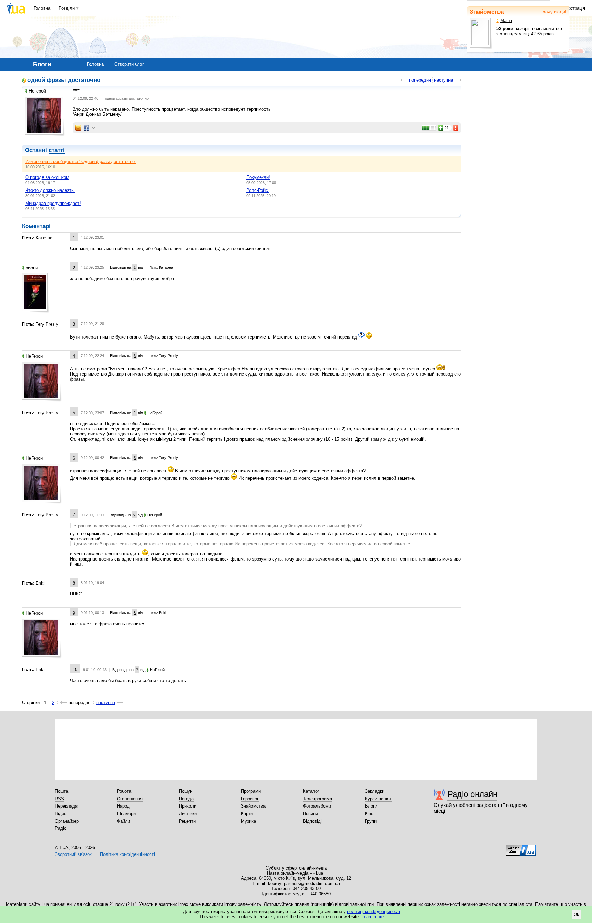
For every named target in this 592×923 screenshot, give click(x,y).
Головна (42, 8)
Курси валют (378, 798)
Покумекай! (258, 177)
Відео (60, 813)
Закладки (374, 791)
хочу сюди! (554, 11)
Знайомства (487, 12)
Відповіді (312, 821)
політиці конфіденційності (373, 911)
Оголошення (130, 798)
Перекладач (67, 806)
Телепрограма (317, 798)
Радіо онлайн (472, 794)
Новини (310, 813)
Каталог (311, 791)
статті (57, 150)
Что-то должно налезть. (50, 190)
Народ (123, 806)
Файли (123, 821)
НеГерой (37, 91)
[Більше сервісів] (93, 128)
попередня (420, 80)
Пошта (61, 791)
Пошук (185, 791)
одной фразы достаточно (63, 80)
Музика (248, 821)
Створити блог (129, 64)
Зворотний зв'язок (73, 854)
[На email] (78, 128)
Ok (576, 914)
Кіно (369, 813)
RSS (59, 798)
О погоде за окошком (47, 177)
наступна (443, 80)
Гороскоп (250, 798)
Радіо (60, 828)
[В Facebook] (86, 128)
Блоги (371, 806)
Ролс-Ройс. (257, 190)
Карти (247, 813)
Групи (371, 821)
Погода (186, 798)
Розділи (67, 8)
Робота (124, 791)
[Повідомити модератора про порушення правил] (456, 128)
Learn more (372, 916)
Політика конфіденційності (127, 854)
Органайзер (67, 821)
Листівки (188, 813)
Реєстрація (574, 8)
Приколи (187, 806)
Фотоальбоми (317, 806)
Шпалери (126, 813)
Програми (251, 791)
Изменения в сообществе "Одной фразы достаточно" (80, 161)
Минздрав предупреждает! (53, 203)
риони (32, 267)
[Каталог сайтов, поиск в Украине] (521, 847)
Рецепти (187, 821)
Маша (506, 20)
